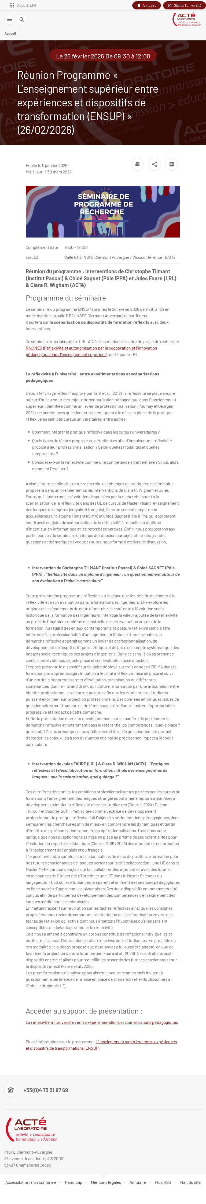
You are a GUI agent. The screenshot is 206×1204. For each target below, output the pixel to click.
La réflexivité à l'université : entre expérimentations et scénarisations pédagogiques (102, 1022)
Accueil (10, 33)
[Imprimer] (137, 164)
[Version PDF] (171, 164)
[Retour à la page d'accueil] (187, 19)
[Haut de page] (7, 1196)
